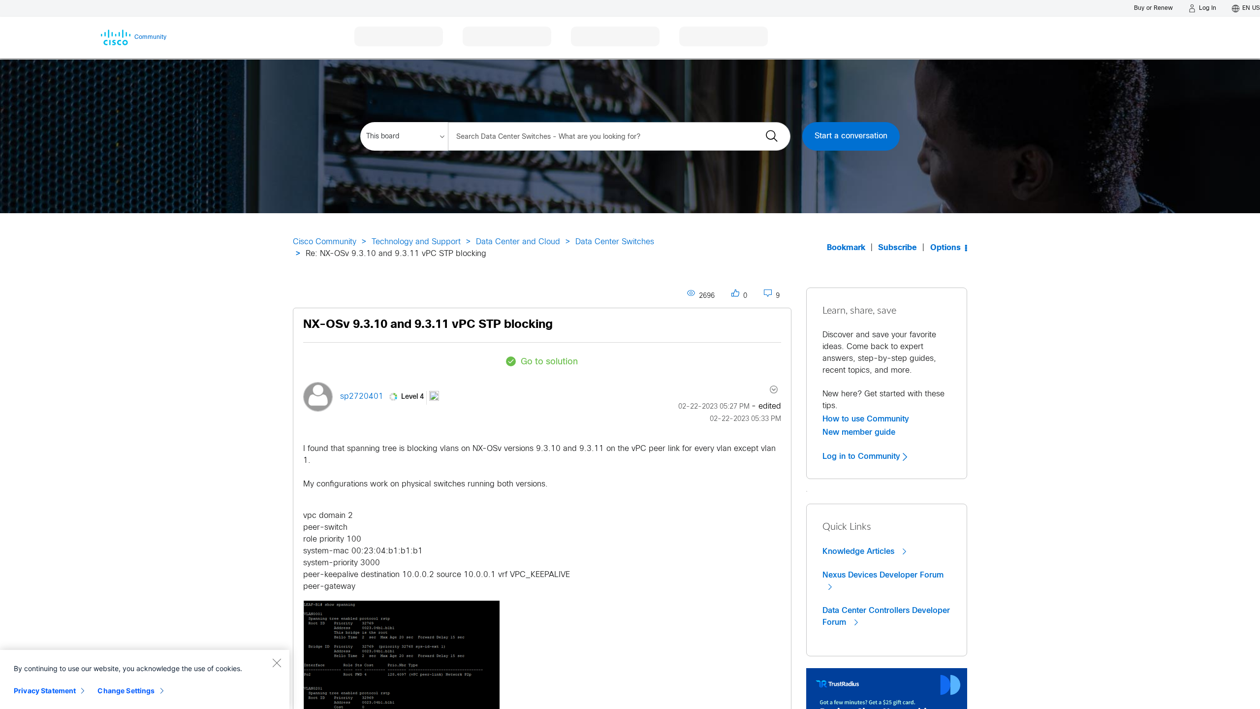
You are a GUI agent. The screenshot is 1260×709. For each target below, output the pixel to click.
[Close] (277, 663)
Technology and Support (416, 242)
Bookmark (846, 248)
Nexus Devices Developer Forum (883, 575)
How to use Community (865, 419)
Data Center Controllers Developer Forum (886, 616)
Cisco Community (324, 242)
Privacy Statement (45, 690)
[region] (144, 679)
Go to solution (549, 362)
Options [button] (945, 248)
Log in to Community (862, 456)
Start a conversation (851, 136)
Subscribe (897, 248)
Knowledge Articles (859, 551)
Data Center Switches (614, 242)
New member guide (858, 432)
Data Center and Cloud (518, 242)
